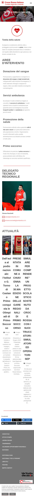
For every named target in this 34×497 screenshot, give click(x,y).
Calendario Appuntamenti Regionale (14, 446)
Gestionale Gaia (7, 455)
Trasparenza (6, 443)
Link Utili (5, 461)
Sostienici (5, 450)
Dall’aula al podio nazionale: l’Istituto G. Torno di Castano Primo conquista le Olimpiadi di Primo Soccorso (6, 293)
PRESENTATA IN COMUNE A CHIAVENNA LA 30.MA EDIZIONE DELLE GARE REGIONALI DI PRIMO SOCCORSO (17, 293)
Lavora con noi (7, 440)
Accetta (5, 494)
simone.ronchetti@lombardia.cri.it (15, 220)
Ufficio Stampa (7, 437)
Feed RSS (4, 464)
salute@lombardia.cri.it (12, 217)
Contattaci (6, 434)
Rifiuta (12, 494)
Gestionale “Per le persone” (11, 458)
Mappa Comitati (7, 468)
